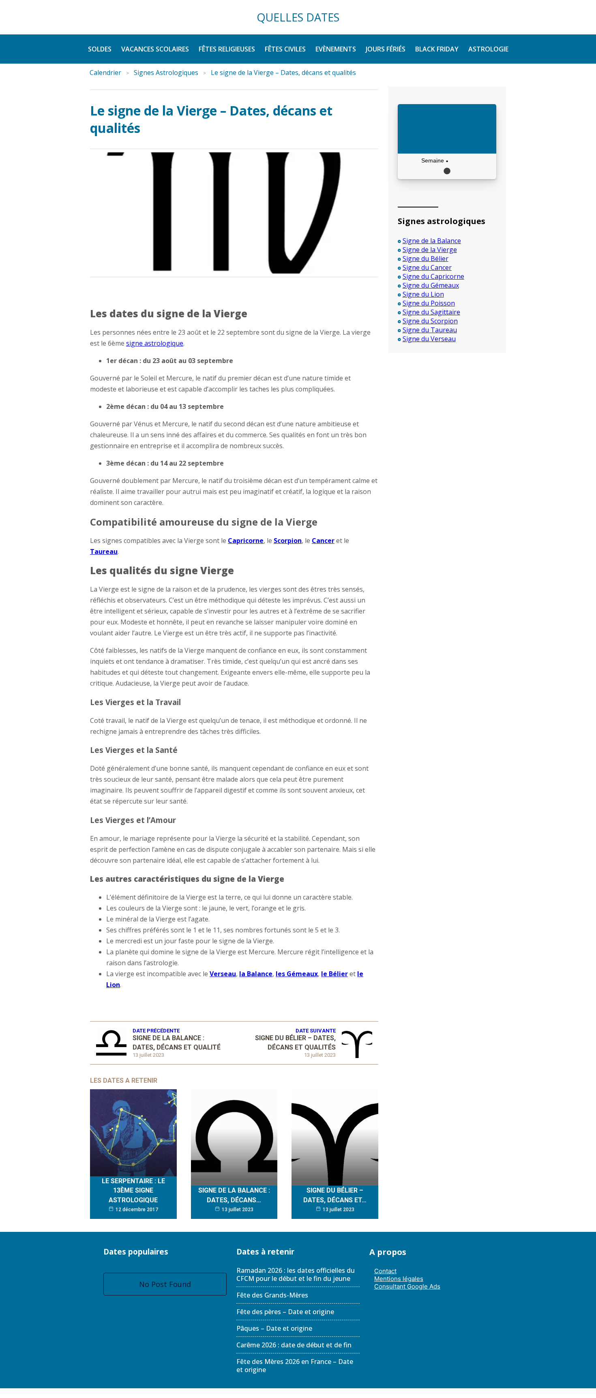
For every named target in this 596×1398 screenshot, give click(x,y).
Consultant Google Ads (407, 1286)
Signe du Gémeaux (431, 285)
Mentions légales (398, 1279)
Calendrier (105, 72)
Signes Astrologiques (166, 72)
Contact (385, 1271)
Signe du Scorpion (430, 320)
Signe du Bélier (425, 258)
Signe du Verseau (429, 338)
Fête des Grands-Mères (272, 1295)
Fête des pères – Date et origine (285, 1311)
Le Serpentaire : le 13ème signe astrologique (133, 1190)
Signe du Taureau (430, 329)
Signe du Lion (423, 294)
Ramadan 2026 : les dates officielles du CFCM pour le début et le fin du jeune (295, 1274)
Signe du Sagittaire (431, 312)
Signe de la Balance (432, 240)
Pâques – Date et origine (274, 1328)
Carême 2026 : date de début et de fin (294, 1344)
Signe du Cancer (427, 267)
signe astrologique (154, 343)
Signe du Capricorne (433, 276)
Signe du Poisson (429, 303)
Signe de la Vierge (430, 249)
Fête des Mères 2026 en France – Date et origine (294, 1365)
